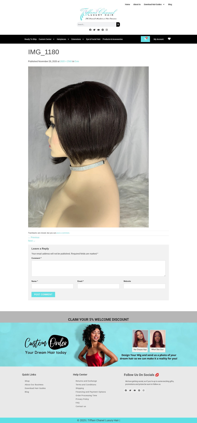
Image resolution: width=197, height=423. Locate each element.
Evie (77, 61)
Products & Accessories (113, 39)
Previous (33, 237)
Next (31, 241)
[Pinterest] (102, 30)
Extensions (76, 39)
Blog (170, 4)
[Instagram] (106, 30)
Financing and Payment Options (91, 392)
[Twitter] (94, 30)
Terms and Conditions (86, 385)
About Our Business (34, 385)
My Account (159, 39)
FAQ (78, 403)
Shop (27, 381)
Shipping (80, 388)
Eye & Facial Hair (93, 39)
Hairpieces (61, 39)
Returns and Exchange (86, 381)
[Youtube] (98, 30)
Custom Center (45, 39)
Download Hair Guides (152, 4)
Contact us (81, 406)
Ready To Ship (31, 39)
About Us (136, 4)
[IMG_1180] (88, 147)
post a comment (63, 233)
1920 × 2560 (66, 61)
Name (34, 281)
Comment (36, 258)
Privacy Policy (82, 399)
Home (127, 4)
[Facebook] (90, 30)
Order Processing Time (86, 395)
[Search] (118, 24)
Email (80, 281)
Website (127, 281)
